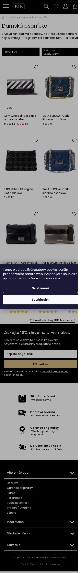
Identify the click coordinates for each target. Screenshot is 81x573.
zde (57, 278)
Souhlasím (40, 299)
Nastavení (40, 288)
